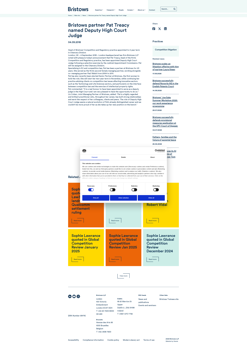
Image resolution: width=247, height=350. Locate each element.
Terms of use (148, 340)
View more (123, 276)
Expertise (98, 10)
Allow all (151, 198)
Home (70, 15)
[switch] (112, 189)
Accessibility (73, 340)
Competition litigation (166, 50)
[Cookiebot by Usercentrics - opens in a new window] (156, 150)
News (84, 15)
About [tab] (152, 157)
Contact (152, 10)
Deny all (96, 198)
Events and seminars (147, 305)
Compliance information (93, 340)
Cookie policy (113, 340)
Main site (77, 15)
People (121, 10)
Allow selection (123, 198)
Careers (130, 10)
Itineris (176, 341)
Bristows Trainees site (168, 299)
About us (141, 10)
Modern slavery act (131, 340)
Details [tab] (123, 157)
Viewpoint (110, 10)
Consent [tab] (94, 157)
